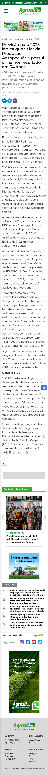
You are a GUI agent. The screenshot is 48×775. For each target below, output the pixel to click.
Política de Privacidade (10, 754)
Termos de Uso (11, 758)
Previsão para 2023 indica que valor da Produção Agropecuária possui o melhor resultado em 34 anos (23, 55)
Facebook (33, 756)
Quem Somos (34, 739)
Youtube (32, 761)
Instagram (33, 753)
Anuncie (32, 742)
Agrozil (5, 95)
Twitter (31, 758)
